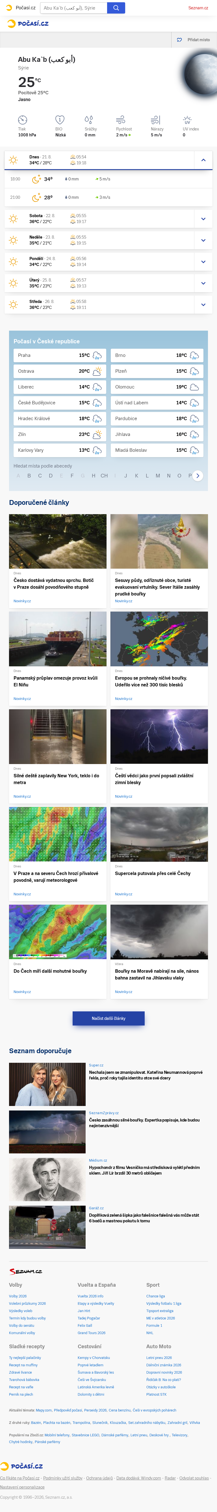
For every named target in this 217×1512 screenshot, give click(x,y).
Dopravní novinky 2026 (164, 1372)
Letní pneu (139, 1435)
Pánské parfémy (47, 1442)
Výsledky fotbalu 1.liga (163, 1304)
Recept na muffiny (23, 1365)
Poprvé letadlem (90, 1365)
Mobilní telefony (57, 1435)
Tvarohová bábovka (24, 1380)
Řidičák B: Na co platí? (163, 1380)
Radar (170, 1478)
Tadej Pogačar (89, 1318)
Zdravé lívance (20, 1372)
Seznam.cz (198, 8)
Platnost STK (156, 1395)
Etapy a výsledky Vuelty (96, 1304)
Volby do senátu (21, 1326)
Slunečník (100, 1423)
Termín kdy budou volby (27, 1318)
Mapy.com (44, 1410)
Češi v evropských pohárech (154, 1410)
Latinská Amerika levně (96, 1387)
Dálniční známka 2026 (163, 1365)
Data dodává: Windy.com (138, 1478)
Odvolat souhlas (194, 1478)
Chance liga (155, 1296)
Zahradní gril (177, 1423)
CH (104, 476)
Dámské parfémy (114, 1435)
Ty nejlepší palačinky (25, 1358)
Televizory (179, 1435)
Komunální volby (22, 1333)
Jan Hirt (84, 1311)
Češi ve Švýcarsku (92, 1380)
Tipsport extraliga (159, 1311)
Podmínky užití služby (63, 1478)
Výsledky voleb (20, 1311)
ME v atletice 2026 (160, 1318)
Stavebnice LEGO (85, 1435)
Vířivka (195, 1423)
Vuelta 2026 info (90, 1296)
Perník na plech (21, 1395)
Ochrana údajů (99, 1478)
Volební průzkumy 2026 (27, 1304)
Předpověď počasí (68, 1410)
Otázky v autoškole (161, 1387)
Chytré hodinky (20, 1442)
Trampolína (81, 1423)
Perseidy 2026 (95, 1410)
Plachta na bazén (56, 1423)
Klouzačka (118, 1423)
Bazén (36, 1423)
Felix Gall (85, 1326)
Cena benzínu (120, 1410)
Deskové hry (159, 1435)
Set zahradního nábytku (146, 1423)
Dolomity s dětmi (91, 1395)
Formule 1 (154, 1326)
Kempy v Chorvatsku (94, 1358)
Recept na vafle (21, 1387)
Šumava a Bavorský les (96, 1372)
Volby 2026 (18, 1296)
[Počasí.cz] (28, 23)
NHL (149, 1333)
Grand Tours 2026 (91, 1333)
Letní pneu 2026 (159, 1358)
